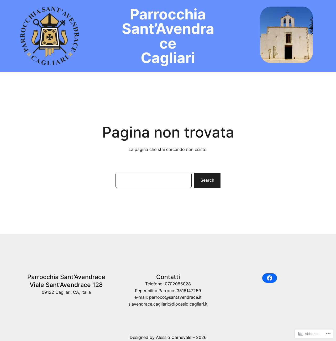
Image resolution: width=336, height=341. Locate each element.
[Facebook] (269, 278)
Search (207, 180)
